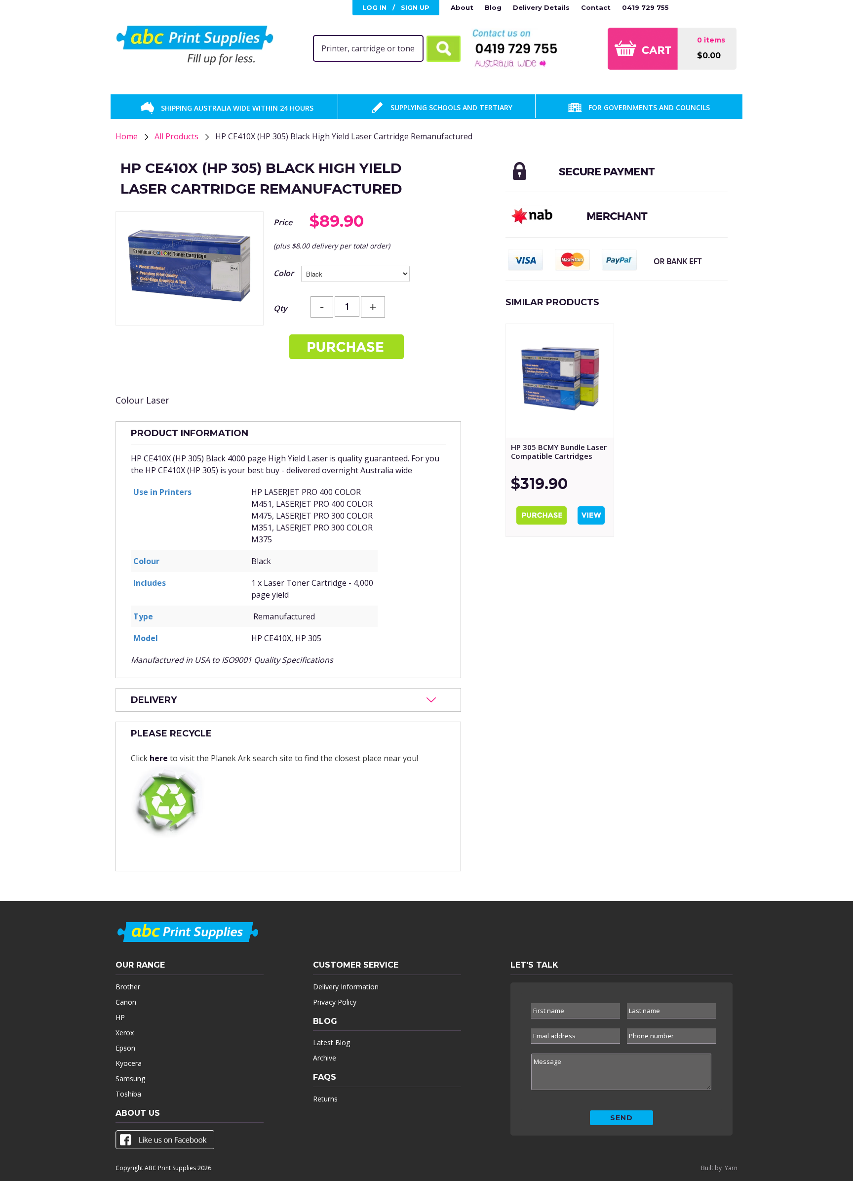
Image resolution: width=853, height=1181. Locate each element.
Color (283, 273)
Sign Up (415, 7)
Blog (493, 7)
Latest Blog (331, 1042)
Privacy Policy (334, 1002)
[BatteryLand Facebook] (165, 1141)
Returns (325, 1098)
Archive (324, 1057)
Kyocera (129, 1063)
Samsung (130, 1078)
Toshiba (128, 1094)
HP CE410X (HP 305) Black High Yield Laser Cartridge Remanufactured (343, 136)
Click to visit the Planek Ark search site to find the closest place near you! (274, 746)
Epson (125, 1048)
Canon (126, 1002)
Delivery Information (346, 986)
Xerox (125, 1032)
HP (120, 1017)
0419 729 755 (645, 7)
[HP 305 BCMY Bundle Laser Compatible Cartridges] (560, 381)
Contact (596, 7)
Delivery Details (541, 7)
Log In (374, 7)
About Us (138, 1113)
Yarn (731, 1168)
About (462, 7)
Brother (128, 986)
